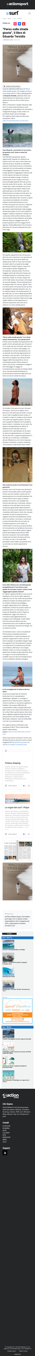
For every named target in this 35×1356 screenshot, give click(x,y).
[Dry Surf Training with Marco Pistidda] (17, 944)
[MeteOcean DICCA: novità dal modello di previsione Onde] (17, 1060)
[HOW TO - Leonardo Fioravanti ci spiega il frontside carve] (17, 957)
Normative (17, 1354)
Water (9, 18)
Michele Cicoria (8, 40)
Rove (5, 1130)
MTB (4, 1135)
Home (4, 18)
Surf (14, 18)
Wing (5, 1140)
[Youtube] (5, 1152)
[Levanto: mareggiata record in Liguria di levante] (17, 1033)
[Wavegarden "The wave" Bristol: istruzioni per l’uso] (17, 984)
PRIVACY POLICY (23, 1351)
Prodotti (19, 18)
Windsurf (6, 1137)
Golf (4, 1142)
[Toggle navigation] (29, 13)
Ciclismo (6, 1133)
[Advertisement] (17, 1179)
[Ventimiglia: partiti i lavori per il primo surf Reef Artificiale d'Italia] (17, 1046)
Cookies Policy (11, 1351)
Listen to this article (13, 86)
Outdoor (6, 1126)
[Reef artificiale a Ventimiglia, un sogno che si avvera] (17, 1074)
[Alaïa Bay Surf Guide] (17, 971)
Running (6, 1128)
